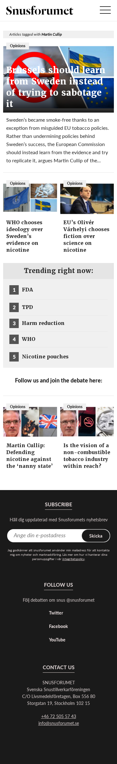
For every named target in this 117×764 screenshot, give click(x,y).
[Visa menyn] (105, 10)
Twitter (56, 613)
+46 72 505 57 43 (58, 716)
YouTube (57, 639)
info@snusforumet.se (58, 723)
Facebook (58, 626)
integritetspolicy (73, 559)
